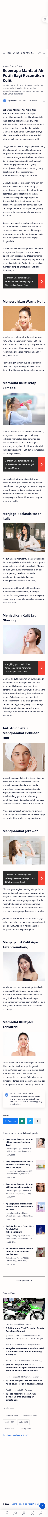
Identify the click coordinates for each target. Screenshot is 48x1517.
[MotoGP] (20, 1390)
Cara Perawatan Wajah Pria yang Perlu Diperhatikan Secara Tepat (20, 281)
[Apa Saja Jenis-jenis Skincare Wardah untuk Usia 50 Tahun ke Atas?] (40, 1207)
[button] (39, 53)
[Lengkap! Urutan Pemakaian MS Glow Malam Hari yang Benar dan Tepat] (40, 1165)
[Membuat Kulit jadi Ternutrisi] (24, 1044)
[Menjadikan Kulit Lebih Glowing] (24, 639)
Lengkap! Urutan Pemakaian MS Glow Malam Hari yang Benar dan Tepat (19, 1164)
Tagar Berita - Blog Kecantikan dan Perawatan (20, 52)
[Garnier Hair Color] (24, 1344)
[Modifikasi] (20, 1324)
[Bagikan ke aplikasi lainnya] (37, 1121)
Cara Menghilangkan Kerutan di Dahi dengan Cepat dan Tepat (19, 1142)
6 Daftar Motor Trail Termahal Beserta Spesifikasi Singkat (25, 1329)
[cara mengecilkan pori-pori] (35, 1377)
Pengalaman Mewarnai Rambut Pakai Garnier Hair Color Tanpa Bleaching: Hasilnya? (25, 1351)
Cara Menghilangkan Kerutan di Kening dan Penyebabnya (19, 1185)
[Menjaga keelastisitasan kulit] (24, 537)
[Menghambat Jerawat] (24, 850)
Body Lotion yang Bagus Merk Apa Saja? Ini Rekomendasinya (20, 1229)
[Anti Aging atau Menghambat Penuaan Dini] (24, 757)
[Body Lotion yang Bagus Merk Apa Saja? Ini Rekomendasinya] (40, 1229)
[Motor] (28, 1324)
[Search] (44, 53)
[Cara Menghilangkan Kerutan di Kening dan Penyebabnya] (40, 1187)
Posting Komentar (24, 1280)
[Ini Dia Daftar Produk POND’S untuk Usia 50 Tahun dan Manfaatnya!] (40, 1252)
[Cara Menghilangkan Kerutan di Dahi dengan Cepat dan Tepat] (40, 1143)
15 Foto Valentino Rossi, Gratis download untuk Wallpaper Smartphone (21, 1396)
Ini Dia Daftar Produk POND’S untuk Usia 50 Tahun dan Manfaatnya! (19, 1251)
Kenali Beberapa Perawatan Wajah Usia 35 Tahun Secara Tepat (20, 878)
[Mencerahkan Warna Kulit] (24, 318)
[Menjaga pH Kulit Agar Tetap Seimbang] (24, 966)
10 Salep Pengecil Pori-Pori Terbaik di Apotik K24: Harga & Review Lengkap (24, 1382)
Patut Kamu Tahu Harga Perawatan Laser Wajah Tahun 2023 (18, 668)
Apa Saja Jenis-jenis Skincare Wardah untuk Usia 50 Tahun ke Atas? (19, 1206)
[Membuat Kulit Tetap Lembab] (24, 409)
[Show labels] (16, 1435)
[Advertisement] (24, 24)
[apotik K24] (20, 1377)
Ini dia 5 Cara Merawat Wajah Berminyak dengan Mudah (19, 464)
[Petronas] (28, 1390)
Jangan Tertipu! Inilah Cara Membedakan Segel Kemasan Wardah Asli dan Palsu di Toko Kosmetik (25, 1367)
